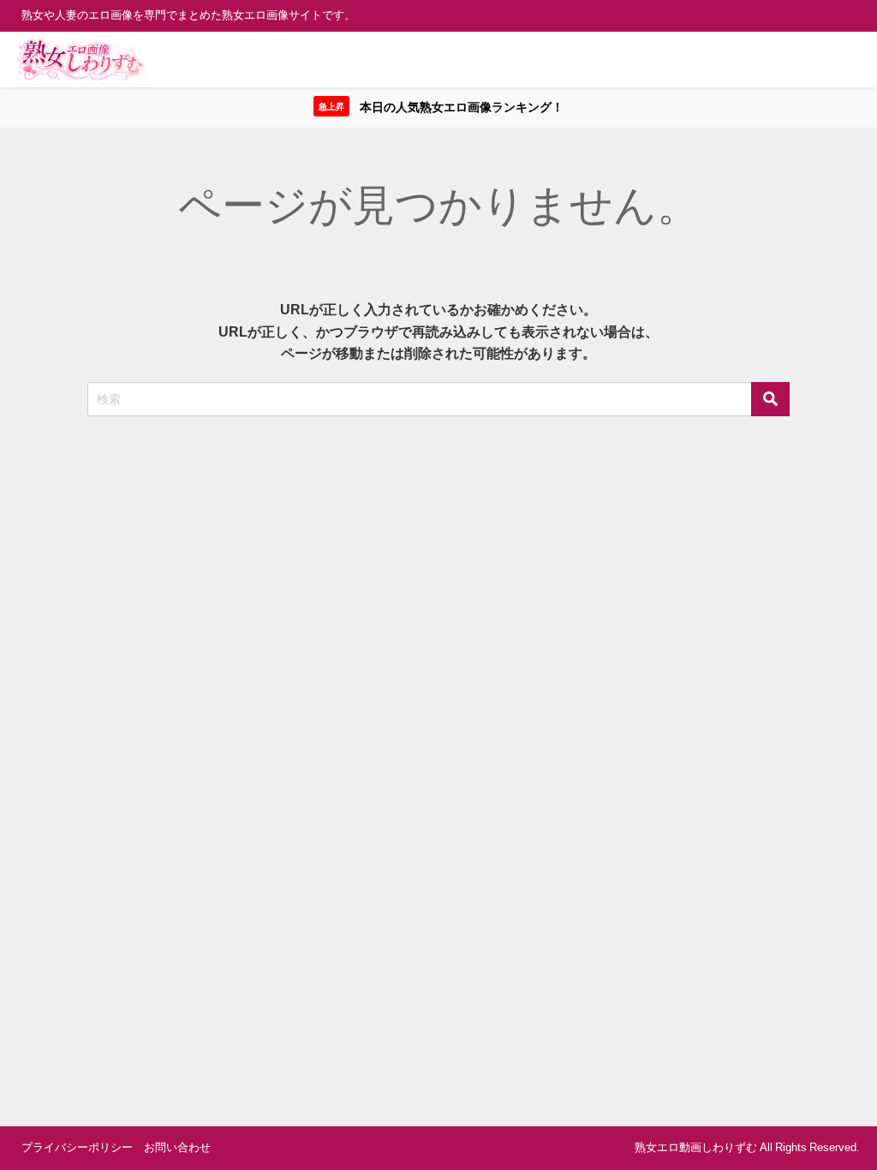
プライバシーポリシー (77, 1147)
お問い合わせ (177, 1147)
